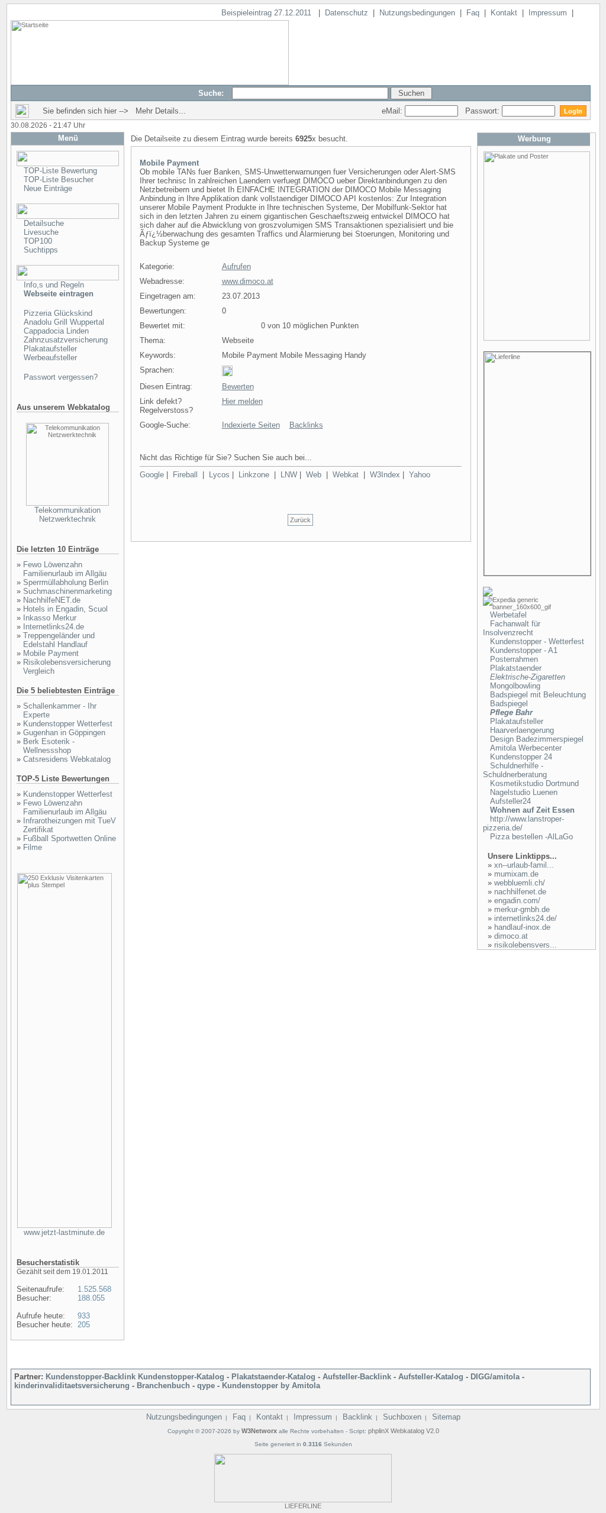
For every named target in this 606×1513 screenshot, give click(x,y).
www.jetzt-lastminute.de (64, 1232)
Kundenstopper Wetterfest (67, 723)
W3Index (385, 474)
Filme (32, 847)
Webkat (346, 474)
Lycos (219, 474)
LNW (289, 474)
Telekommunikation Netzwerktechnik (67, 514)
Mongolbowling (515, 685)
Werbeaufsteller (50, 357)
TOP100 (38, 241)
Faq (472, 12)
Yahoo (419, 474)
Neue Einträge (48, 188)
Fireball (185, 474)
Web (313, 474)
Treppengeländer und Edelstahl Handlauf (59, 640)
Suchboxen (402, 1416)
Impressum (547, 12)
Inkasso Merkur (49, 617)
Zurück (300, 519)
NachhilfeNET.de (51, 600)
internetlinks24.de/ (525, 918)
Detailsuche (44, 223)
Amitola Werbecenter (526, 747)
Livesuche (41, 232)
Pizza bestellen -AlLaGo (531, 836)
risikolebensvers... (525, 944)
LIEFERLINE (303, 1505)
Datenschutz (346, 12)
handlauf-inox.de (522, 927)
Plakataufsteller (50, 348)
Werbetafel (508, 614)
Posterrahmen (514, 659)
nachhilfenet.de (520, 891)
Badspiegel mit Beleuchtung (538, 694)
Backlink (357, 1416)
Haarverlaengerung (522, 730)
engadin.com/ (517, 900)
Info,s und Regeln (54, 284)
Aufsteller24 (510, 801)
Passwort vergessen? (61, 377)
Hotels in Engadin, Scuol (65, 608)
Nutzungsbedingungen (417, 12)
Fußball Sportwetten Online (69, 838)
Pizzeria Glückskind (58, 313)
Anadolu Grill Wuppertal (64, 322)
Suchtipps (41, 249)
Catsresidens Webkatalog (67, 759)
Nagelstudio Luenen (523, 792)
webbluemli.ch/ (519, 882)
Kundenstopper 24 (521, 756)
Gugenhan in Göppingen (64, 732)
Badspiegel (509, 703)
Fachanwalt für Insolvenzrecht (511, 628)
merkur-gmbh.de (522, 909)
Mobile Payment (51, 653)
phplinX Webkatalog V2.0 (403, 1430)
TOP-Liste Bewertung (60, 170)
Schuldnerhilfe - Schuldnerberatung (515, 770)
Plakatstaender (515, 668)
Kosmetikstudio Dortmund (534, 783)
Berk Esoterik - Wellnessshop (49, 746)
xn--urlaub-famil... (524, 865)
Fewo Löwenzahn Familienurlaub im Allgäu (65, 569)
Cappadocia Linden (56, 330)
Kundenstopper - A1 (523, 650)
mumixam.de (516, 873)
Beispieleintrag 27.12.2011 (267, 12)
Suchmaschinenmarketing (67, 591)
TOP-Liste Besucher (59, 179)
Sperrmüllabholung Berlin (65, 582)
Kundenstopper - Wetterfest (537, 641)
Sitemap (446, 1416)
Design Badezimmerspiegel (537, 739)
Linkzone (253, 474)
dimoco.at (511, 936)
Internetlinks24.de (53, 626)
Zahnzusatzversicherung (66, 339)
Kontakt (504, 12)
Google (152, 474)
